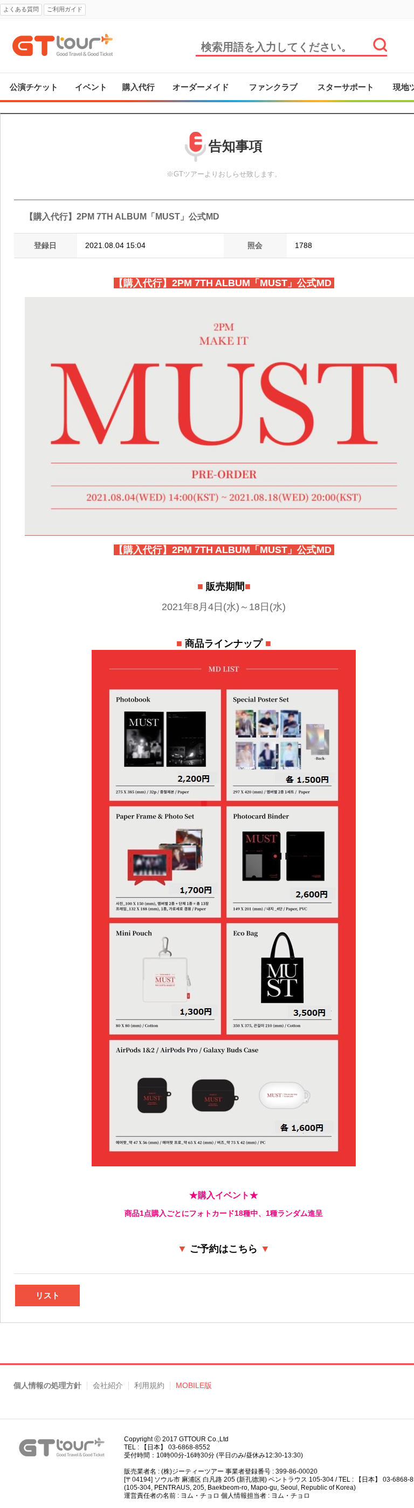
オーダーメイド (200, 87)
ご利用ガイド (64, 9)
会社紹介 (108, 1386)
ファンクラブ (273, 87)
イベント (91, 87)
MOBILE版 (194, 1386)
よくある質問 (21, 9)
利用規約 (149, 1386)
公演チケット (34, 87)
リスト (48, 1295)
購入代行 (138, 87)
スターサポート (346, 87)
